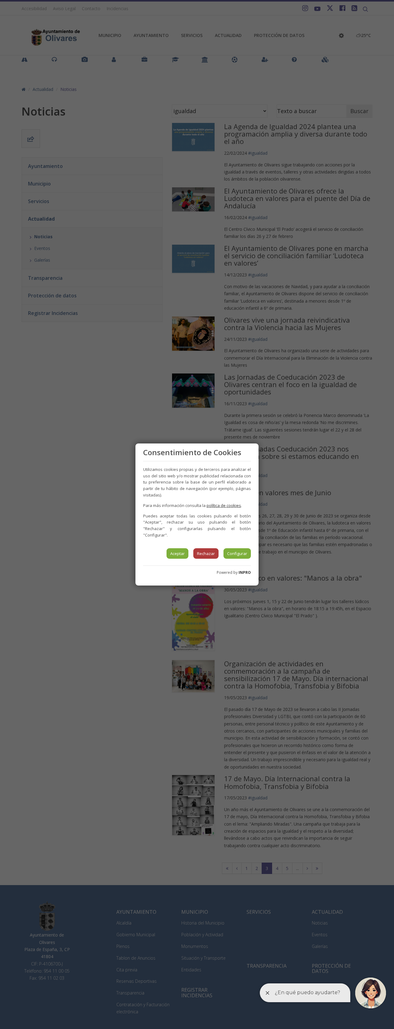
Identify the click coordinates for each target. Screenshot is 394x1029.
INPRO (245, 572)
